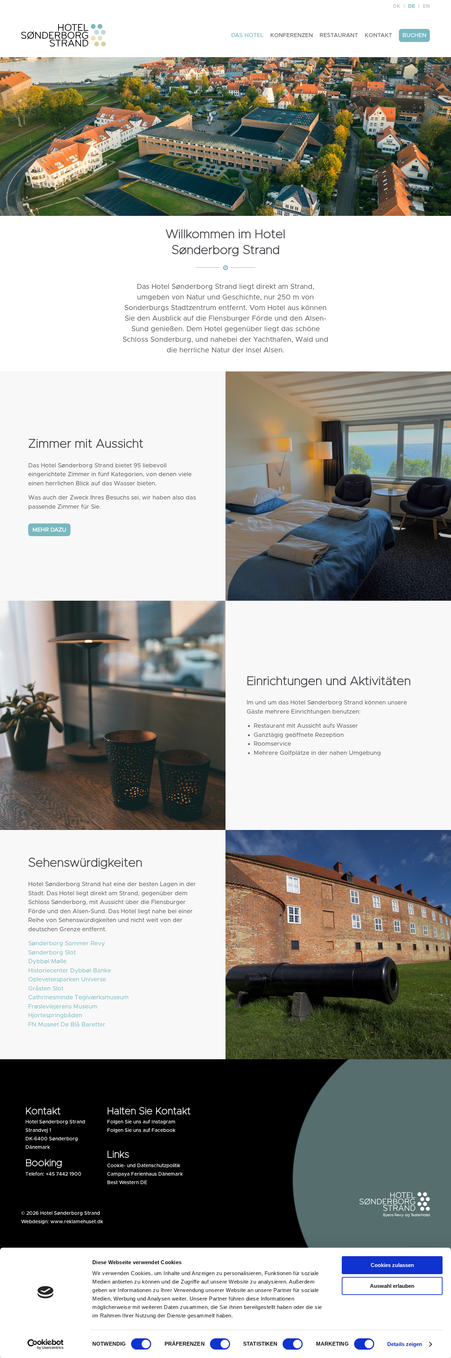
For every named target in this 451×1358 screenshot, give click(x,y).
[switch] (220, 1344)
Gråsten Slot (45, 989)
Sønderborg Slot (52, 953)
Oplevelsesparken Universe (67, 979)
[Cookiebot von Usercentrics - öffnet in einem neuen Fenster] (45, 1344)
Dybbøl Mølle (47, 961)
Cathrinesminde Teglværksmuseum (78, 997)
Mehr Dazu (49, 530)
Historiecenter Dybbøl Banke (69, 971)
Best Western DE (127, 1182)
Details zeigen (404, 1344)
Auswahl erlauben (392, 1286)
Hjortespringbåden (55, 1015)
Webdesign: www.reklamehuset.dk (62, 1221)
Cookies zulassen (392, 1265)
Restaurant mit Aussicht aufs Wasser (306, 726)
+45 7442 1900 (63, 1174)
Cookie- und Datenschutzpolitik (143, 1165)
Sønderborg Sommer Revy (66, 943)
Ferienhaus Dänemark (157, 1174)
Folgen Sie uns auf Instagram (141, 1122)
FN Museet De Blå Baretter (66, 1024)
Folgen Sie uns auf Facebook (141, 1130)
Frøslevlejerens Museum (62, 1007)
